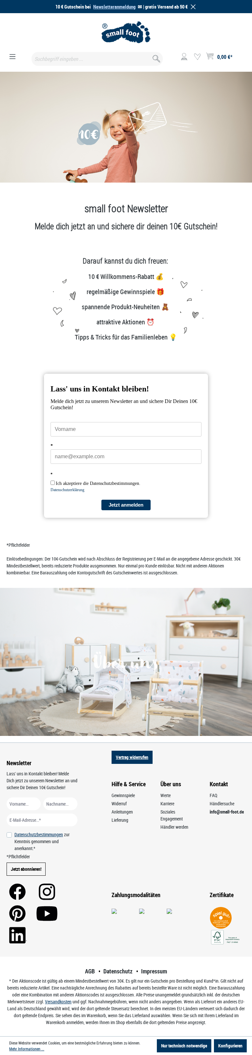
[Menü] (12, 57)
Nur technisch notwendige (184, 1045)
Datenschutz (118, 971)
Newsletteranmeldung (114, 6)
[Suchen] (156, 57)
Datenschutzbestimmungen (38, 834)
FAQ (213, 795)
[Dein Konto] (184, 57)
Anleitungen (122, 812)
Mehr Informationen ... (26, 1048)
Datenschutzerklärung (67, 490)
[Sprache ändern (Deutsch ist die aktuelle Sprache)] (240, 58)
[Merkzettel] (197, 57)
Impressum (154, 971)
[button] (192, 7)
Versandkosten (58, 1001)
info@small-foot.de (227, 812)
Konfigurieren (230, 1045)
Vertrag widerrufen (132, 757)
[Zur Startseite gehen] (126, 32)
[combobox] (97, 59)
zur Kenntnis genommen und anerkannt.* (42, 841)
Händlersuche (222, 803)
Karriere (167, 803)
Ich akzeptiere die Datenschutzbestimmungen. (98, 483)
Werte (165, 795)
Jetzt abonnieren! (26, 869)
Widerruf (119, 803)
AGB (90, 971)
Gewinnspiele (123, 795)
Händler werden (174, 827)
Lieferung (120, 820)
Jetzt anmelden (126, 505)
